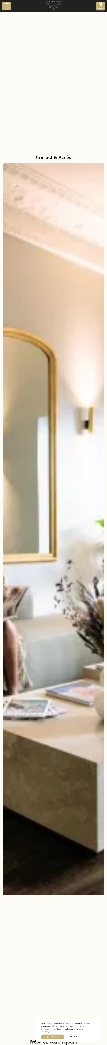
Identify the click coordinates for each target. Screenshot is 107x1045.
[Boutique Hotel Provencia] (53, 6)
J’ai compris (52, 1037)
